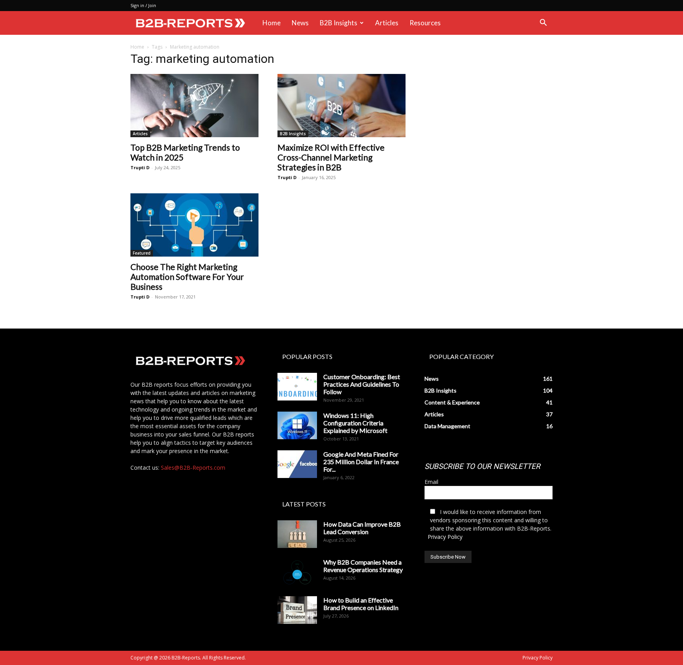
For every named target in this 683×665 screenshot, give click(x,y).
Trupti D (139, 167)
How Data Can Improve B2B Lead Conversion (362, 527)
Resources (425, 23)
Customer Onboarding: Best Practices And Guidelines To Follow (361, 384)
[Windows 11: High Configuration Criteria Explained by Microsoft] (297, 425)
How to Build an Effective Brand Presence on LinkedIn (360, 603)
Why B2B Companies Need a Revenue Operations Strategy (363, 565)
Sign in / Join (143, 5)
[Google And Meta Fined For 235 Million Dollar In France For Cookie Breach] (297, 464)
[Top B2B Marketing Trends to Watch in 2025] (194, 105)
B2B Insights (338, 23)
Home (271, 23)
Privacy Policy (445, 536)
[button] (543, 23)
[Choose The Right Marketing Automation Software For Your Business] (194, 225)
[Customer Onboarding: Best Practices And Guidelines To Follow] (297, 387)
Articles (386, 23)
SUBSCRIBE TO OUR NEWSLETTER (482, 466)
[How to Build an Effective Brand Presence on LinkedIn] (297, 610)
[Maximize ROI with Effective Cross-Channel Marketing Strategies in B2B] (341, 105)
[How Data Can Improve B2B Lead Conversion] (297, 534)
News (300, 23)
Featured (142, 253)
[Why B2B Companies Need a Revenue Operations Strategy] (297, 572)
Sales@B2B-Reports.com (193, 467)
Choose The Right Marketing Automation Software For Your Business (187, 276)
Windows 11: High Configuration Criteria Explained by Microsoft (355, 423)
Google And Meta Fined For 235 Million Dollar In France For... (361, 461)
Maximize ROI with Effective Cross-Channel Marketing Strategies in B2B (331, 157)
